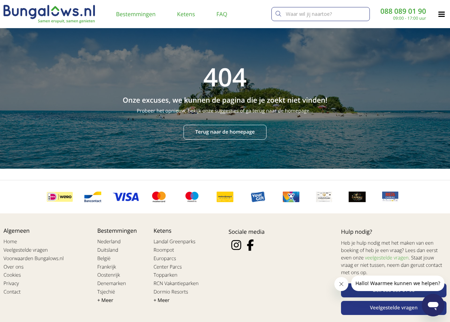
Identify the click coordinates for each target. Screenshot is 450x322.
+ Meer (105, 300)
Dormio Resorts (171, 292)
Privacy (11, 283)
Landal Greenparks (174, 241)
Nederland (109, 241)
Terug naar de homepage (225, 132)
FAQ (222, 14)
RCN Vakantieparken (176, 283)
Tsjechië (106, 292)
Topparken (166, 275)
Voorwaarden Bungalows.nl (34, 258)
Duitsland (107, 250)
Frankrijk (106, 267)
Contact (12, 292)
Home (10, 241)
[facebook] (250, 245)
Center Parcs (168, 267)
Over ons (14, 267)
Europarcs (165, 258)
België (104, 258)
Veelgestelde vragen (26, 250)
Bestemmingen (136, 14)
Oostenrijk (108, 275)
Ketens (186, 14)
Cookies (12, 275)
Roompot (164, 250)
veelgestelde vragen (387, 258)
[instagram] (236, 245)
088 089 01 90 (403, 11)
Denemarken (111, 283)
